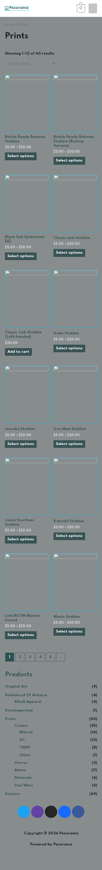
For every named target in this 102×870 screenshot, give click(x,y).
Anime (20, 770)
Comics (21, 726)
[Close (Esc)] (5, 861)
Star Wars (23, 785)
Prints (10, 719)
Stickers (12, 794)
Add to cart (18, 352)
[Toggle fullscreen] (27, 861)
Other (24, 755)
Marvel (25, 732)
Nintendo (23, 778)
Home (10, 25)
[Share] (16, 861)
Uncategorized (19, 710)
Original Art (16, 687)
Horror (21, 763)
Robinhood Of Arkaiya (26, 695)
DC (22, 740)
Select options (20, 156)
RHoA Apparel (27, 702)
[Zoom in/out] (38, 861)
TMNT (25, 748)
